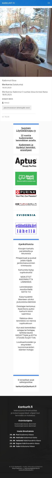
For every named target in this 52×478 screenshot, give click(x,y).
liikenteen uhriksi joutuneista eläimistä (26, 300)
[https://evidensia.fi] (26, 219)
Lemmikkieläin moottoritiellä (26, 288)
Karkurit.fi (8, 3)
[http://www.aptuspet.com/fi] (26, 168)
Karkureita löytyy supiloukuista (26, 271)
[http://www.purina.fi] (26, 198)
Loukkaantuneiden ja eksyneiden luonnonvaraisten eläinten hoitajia (26, 346)
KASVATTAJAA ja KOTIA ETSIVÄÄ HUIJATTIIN (26, 336)
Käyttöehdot (17, 468)
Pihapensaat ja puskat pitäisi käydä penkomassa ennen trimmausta (26, 262)
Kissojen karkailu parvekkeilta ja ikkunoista (26, 251)
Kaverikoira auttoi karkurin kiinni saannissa (26, 311)
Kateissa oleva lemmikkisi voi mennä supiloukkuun (26, 321)
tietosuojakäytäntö (32, 468)
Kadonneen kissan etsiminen (25, 424)
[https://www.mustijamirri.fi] (26, 186)
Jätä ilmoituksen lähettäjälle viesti (17, 108)
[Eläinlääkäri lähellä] (26, 236)
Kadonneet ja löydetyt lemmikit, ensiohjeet (26, 147)
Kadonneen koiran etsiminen (25, 426)
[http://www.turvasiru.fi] (26, 209)
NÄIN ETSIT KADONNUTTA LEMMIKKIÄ (26, 279)
